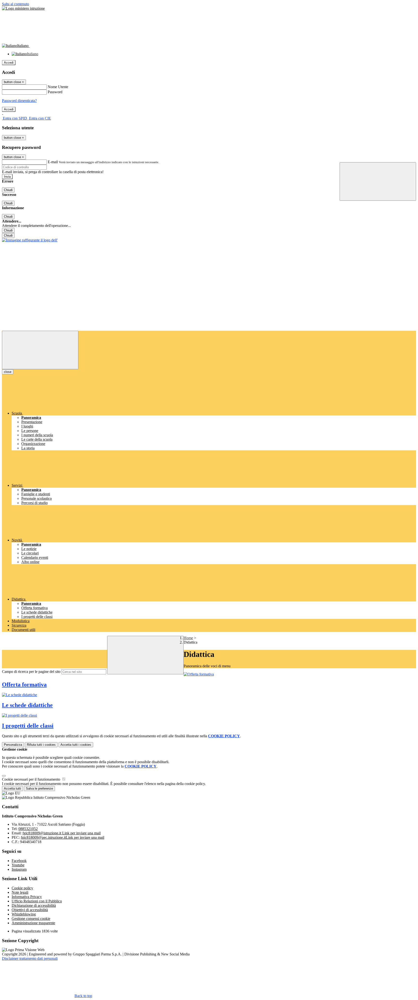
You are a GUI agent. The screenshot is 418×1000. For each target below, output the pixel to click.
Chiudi (8, 190)
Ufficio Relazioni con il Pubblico (37, 901)
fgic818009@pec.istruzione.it (62, 837)
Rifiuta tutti (41, 744)
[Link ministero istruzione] (23, 8)
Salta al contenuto (15, 4)
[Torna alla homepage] (30, 240)
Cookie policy (22, 888)
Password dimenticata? (19, 101)
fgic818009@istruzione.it (61, 833)
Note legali (20, 892)
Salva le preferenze (39, 788)
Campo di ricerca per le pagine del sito (31, 671)
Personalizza (13, 744)
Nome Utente (58, 87)
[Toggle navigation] (40, 350)
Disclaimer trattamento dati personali (30, 958)
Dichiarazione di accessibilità (34, 905)
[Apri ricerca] (378, 181)
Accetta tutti (75, 744)
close (7, 372)
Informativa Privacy (27, 897)
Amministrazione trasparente (33, 923)
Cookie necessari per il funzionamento (31, 779)
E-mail (53, 162)
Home (188, 638)
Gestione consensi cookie (31, 918)
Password (55, 92)
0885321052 (28, 829)
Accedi (9, 62)
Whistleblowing (24, 914)
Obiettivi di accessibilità (30, 910)
